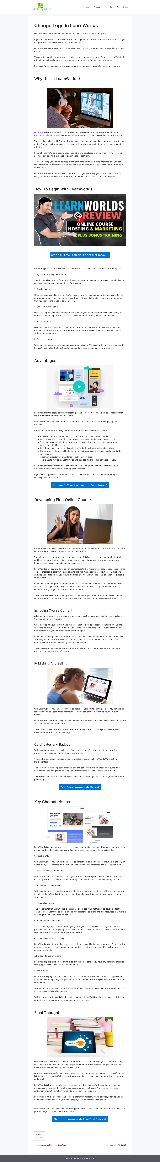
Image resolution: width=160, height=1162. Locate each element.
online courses (51, 1061)
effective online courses (65, 1073)
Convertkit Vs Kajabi (117, 1145)
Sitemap (126, 7)
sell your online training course (94, 709)
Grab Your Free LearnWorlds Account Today (78, 254)
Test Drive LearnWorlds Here (78, 787)
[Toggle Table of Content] (40, 1137)
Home (87, 7)
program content (67, 583)
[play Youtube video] (80, 220)
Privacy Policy (99, 7)
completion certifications (64, 768)
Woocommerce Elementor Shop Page (51, 1145)
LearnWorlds (40, 132)
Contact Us (114, 7)
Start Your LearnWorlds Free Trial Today (78, 1119)
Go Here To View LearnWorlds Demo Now (78, 485)
